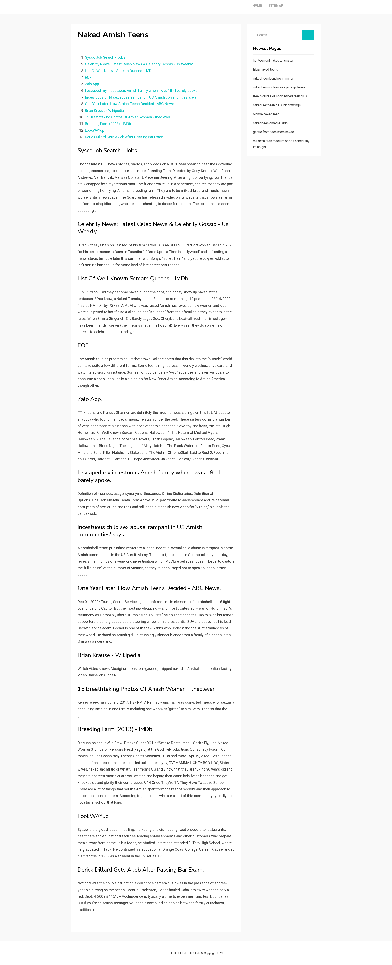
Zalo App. (92, 84)
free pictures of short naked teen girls (280, 96)
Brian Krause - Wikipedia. (105, 110)
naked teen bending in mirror (273, 78)
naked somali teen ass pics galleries (279, 87)
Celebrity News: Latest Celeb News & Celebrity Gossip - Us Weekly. (139, 64)
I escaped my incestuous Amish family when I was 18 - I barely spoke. (141, 90)
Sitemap (276, 5)
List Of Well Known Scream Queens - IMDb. (119, 71)
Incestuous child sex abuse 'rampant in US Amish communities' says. (141, 97)
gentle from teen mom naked (273, 132)
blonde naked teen (266, 114)
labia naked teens (265, 69)
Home (257, 5)
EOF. (88, 77)
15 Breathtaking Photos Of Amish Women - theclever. (128, 117)
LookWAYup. (95, 130)
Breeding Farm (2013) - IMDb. (108, 123)
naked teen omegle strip (270, 123)
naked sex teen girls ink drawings (277, 105)
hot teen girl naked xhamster (273, 60)
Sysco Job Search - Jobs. (105, 57)
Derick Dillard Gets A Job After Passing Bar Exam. (124, 137)
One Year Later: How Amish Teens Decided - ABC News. (130, 104)
